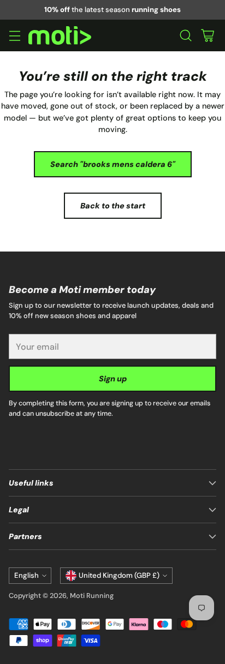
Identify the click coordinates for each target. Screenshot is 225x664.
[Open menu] (14, 36)
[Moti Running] (59, 36)
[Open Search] (185, 36)
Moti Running (92, 595)
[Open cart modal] (207, 36)
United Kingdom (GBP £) (119, 575)
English (26, 575)
